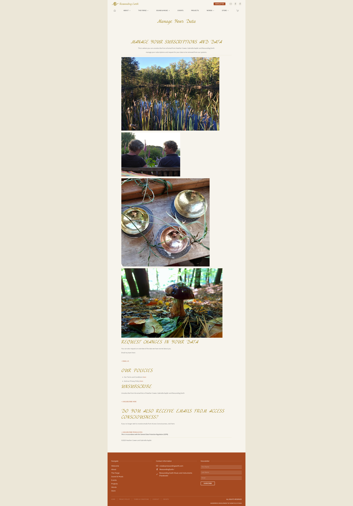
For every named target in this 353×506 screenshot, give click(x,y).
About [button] (126, 10)
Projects (195, 10)
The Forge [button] (142, 10)
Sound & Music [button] (162, 10)
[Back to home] (125, 4)
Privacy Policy (124, 499)
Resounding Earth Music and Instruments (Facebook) (175, 474)
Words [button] (209, 10)
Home (113, 499)
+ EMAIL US (125, 361)
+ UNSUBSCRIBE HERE (128, 402)
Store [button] (224, 10)
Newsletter (219, 4)
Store (113, 491)
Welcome (115, 466)
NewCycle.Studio (236, 503)
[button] (237, 10)
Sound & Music (117, 477)
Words (114, 487)
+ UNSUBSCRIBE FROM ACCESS (131, 432)
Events (180, 10)
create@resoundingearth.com (171, 466)
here (144, 377)
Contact (156, 499)
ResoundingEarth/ (166, 469)
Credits (166, 499)
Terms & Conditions (141, 499)
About (113, 469)
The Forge (115, 473)
